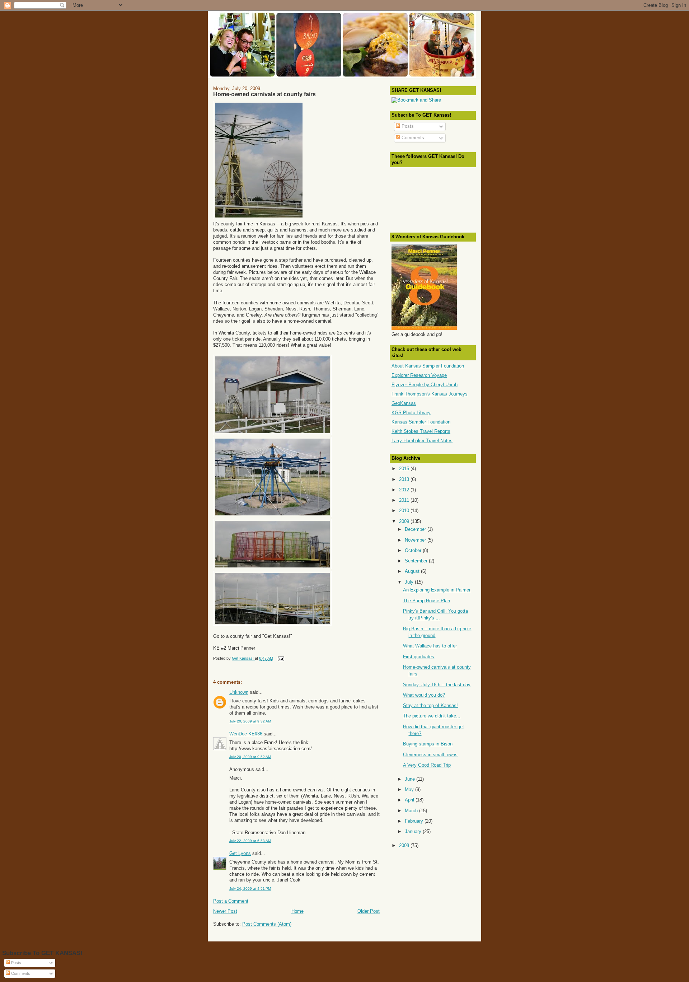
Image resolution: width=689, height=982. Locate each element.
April (410, 800)
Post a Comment (230, 901)
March (412, 810)
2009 (405, 521)
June (410, 779)
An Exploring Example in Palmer (436, 590)
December (416, 529)
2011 (405, 500)
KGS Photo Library (411, 412)
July (410, 582)
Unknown (238, 692)
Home (297, 911)
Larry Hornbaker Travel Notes (422, 440)
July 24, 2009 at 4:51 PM (250, 888)
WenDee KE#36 (245, 733)
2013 (405, 479)
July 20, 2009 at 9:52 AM (250, 757)
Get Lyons (240, 853)
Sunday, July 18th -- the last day (436, 684)
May (410, 789)
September (417, 561)
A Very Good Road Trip (427, 765)
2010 (405, 510)
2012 (405, 489)
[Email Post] (280, 658)
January (414, 831)
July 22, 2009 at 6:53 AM (250, 841)
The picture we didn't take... (431, 716)
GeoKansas (404, 403)
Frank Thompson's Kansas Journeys (430, 394)
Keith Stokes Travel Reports (421, 431)
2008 (405, 845)
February (415, 821)
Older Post (368, 911)
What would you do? (424, 695)
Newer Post (225, 911)
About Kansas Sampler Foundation (428, 366)
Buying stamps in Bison (428, 744)
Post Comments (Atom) (266, 924)
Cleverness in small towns (430, 754)
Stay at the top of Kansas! (430, 705)
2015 (405, 468)
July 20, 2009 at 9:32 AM (250, 721)
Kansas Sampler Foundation (421, 422)
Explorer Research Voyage (419, 375)
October (414, 550)
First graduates (418, 656)
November (416, 540)
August (413, 571)
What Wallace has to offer (430, 646)
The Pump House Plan (426, 600)
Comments (412, 137)
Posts (407, 126)
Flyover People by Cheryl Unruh (425, 384)
